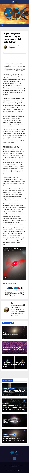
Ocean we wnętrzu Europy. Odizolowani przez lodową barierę (14, 391)
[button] (27, 25)
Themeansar (14, 466)
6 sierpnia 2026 (9, 394)
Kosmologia (11, 434)
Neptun (5, 419)
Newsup (22, 464)
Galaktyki (6, 434)
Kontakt (11, 470)
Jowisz (5, 388)
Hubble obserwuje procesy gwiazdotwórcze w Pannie (19, 292)
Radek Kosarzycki (14, 46)
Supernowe (6, 403)
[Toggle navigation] (14, 25)
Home (7, 470)
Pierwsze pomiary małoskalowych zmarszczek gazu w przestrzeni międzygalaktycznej (10, 293)
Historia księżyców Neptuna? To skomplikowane (10, 422)
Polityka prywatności (18, 470)
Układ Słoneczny (11, 388)
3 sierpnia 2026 (9, 425)
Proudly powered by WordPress (10, 464)
